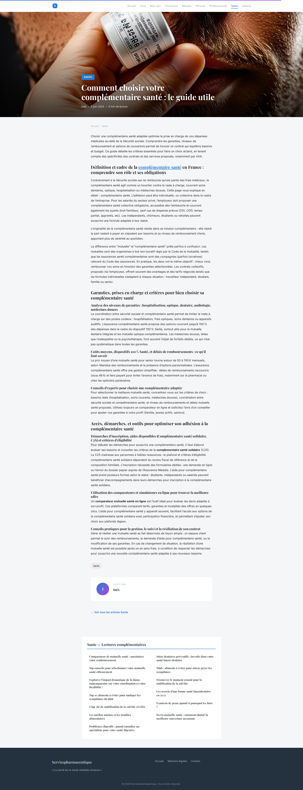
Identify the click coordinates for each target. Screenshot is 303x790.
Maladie (186, 5)
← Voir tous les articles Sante (109, 612)
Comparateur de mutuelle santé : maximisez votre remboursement (116, 658)
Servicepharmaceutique (72, 762)
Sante (234, 5)
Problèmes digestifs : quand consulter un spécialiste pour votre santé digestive (114, 728)
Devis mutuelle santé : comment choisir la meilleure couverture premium (182, 716)
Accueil (131, 5)
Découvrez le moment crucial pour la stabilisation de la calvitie (179, 681)
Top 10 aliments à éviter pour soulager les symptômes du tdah (115, 697)
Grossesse (171, 5)
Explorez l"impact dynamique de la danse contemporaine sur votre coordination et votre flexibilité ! (117, 683)
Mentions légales (177, 761)
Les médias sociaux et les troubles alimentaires (110, 716)
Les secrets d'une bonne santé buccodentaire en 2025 (183, 693)
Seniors (246, 5)
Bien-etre (155, 5)
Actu (143, 5)
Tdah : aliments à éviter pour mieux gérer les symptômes (184, 669)
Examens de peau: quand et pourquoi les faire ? (184, 705)
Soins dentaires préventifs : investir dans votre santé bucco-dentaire (185, 658)
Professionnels (218, 5)
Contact (195, 761)
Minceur (200, 5)
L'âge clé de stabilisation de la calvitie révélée (117, 707)
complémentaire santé (159, 167)
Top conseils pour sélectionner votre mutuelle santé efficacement (117, 669)
